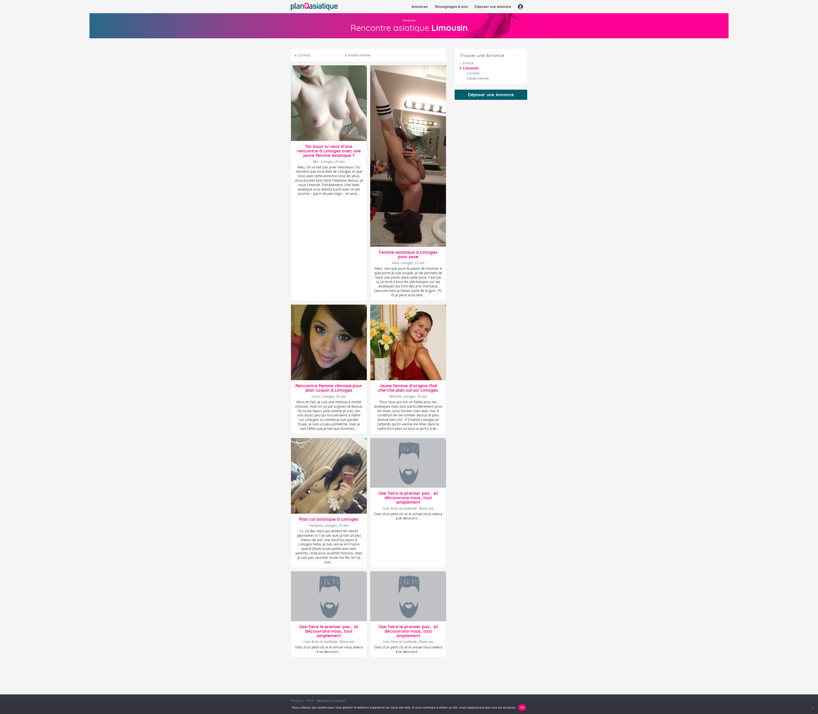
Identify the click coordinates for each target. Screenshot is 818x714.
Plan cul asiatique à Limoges (329, 519)
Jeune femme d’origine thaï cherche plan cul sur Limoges (408, 388)
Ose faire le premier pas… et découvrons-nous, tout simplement (408, 497)
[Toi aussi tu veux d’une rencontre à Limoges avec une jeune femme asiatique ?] (329, 102)
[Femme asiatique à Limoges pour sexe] (408, 155)
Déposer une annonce (493, 6)
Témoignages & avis (451, 6)
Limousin (470, 68)
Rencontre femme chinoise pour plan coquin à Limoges (328, 388)
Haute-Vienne (359, 55)
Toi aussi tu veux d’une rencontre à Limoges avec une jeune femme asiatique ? (329, 151)
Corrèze (303, 55)
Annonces (420, 6)
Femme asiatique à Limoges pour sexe (408, 254)
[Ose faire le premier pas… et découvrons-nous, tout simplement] (408, 462)
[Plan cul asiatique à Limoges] (329, 475)
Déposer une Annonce (491, 94)
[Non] (813, 707)
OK (522, 707)
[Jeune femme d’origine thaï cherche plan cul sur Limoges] (408, 342)
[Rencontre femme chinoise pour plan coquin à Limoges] (329, 342)
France (468, 63)
